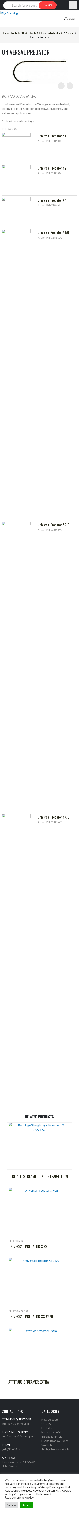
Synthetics (47, 1445)
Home (6, 33)
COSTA (46, 1423)
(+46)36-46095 (11, 1449)
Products (15, 33)
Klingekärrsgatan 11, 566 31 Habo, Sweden (18, 1464)
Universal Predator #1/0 (53, 232)
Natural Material (51, 1432)
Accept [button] (26, 1505)
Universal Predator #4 (52, 200)
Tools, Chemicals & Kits (55, 1449)
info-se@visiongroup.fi (15, 1423)
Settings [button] (11, 1505)
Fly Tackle (47, 1428)
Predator (69, 33)
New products (49, 1419)
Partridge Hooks (55, 33)
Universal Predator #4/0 (53, 817)
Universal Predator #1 (52, 135)
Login (72, 18)
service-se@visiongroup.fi (17, 1436)
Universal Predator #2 (52, 168)
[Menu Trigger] (73, 5)
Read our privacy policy (19, 1497)
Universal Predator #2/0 (53, 524)
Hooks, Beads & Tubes (33, 33)
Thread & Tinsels (51, 1436)
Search (48, 5)
